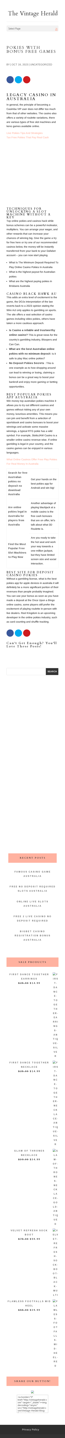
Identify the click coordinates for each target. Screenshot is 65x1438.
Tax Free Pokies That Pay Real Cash (27, 137)
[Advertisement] (32, 174)
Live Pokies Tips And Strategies (24, 133)
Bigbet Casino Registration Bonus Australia (33, 935)
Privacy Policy (30, 1429)
